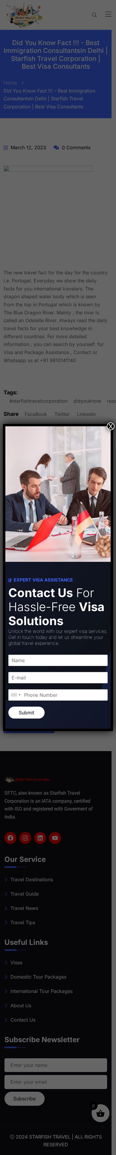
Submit (26, 713)
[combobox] (15, 695)
